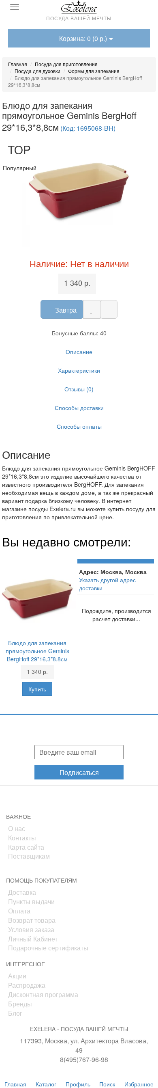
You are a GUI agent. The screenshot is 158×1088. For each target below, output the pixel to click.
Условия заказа (31, 929)
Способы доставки (79, 408)
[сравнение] (108, 309)
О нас (16, 828)
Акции (17, 975)
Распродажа (26, 985)
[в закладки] (91, 309)
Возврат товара (32, 920)
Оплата (19, 910)
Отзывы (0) (79, 389)
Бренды (20, 1003)
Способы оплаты (79, 426)
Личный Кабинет (33, 938)
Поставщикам (29, 856)
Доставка (22, 892)
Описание (79, 352)
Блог (15, 1013)
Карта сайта (26, 847)
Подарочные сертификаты (48, 947)
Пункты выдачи (31, 901)
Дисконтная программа (43, 994)
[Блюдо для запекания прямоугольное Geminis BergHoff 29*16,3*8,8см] (79, 190)
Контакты (22, 837)
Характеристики (79, 370)
